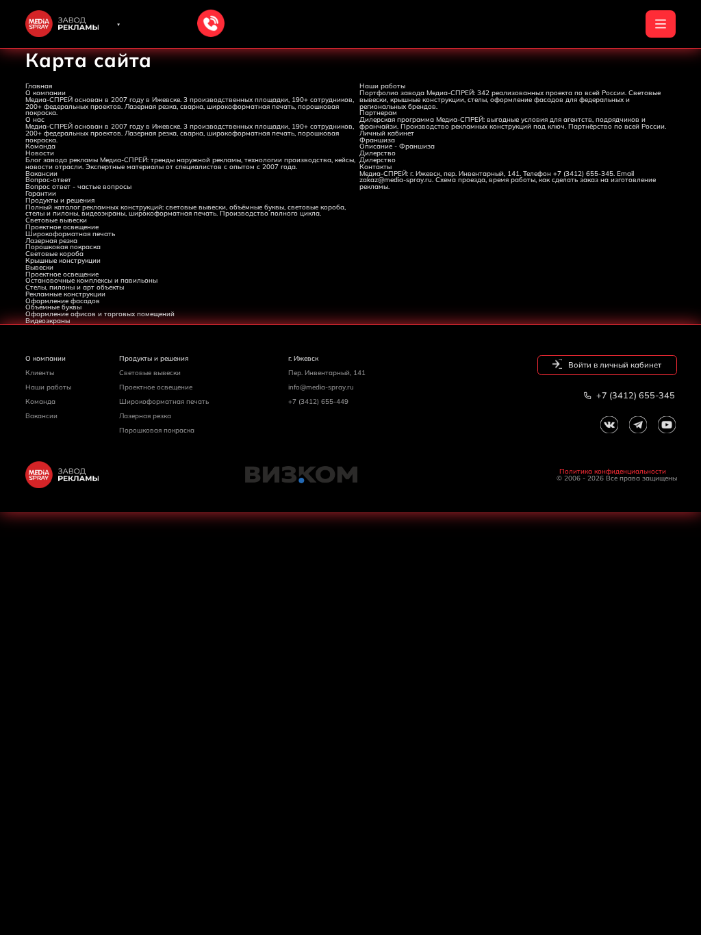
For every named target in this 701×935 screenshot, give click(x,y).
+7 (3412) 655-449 (318, 401)
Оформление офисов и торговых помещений (100, 313)
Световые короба (54, 253)
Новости (39, 153)
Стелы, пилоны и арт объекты (74, 287)
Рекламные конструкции (65, 294)
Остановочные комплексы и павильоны (91, 280)
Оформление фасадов (62, 300)
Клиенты (39, 372)
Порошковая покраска (63, 246)
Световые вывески (56, 220)
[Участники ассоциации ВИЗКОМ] (351, 474)
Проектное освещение (62, 226)
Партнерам (378, 112)
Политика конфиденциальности (612, 471)
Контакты (375, 166)
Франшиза (377, 140)
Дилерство (377, 153)
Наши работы (382, 85)
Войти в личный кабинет (613, 365)
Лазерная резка (51, 240)
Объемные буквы (53, 307)
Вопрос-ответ (48, 179)
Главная (38, 85)
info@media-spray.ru (321, 387)
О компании (45, 92)
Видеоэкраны (47, 320)
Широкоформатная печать (70, 233)
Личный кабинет (386, 133)
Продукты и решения (59, 200)
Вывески (39, 267)
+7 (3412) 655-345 (634, 394)
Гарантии (40, 193)
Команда (40, 146)
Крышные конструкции (63, 260)
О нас (34, 119)
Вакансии (41, 173)
